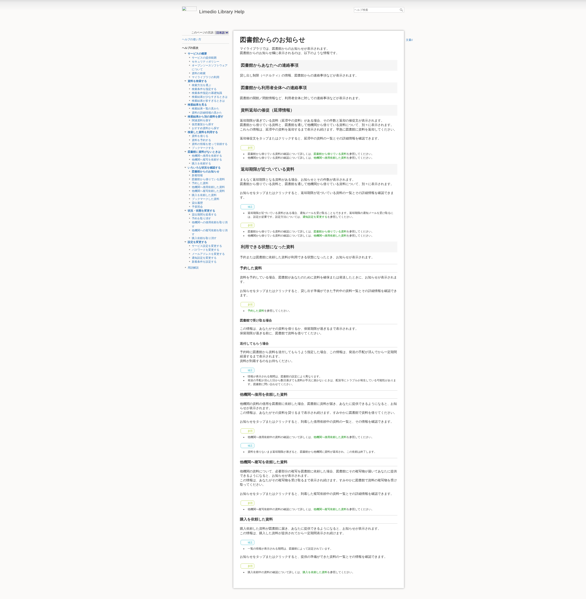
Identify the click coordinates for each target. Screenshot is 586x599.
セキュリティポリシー (205, 61)
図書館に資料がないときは (204, 151)
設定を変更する (197, 242)
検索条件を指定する (204, 89)
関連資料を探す (201, 120)
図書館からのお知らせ (205, 171)
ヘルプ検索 (402, 9)
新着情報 (197, 175)
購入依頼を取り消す (204, 238)
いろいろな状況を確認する (204, 167)
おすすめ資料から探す (205, 128)
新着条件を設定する (204, 261)
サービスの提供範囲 (204, 57)
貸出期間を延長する (204, 214)
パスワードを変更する (205, 249)
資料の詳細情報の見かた (207, 112)
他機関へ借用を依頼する (207, 155)
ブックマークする (203, 148)
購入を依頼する (201, 163)
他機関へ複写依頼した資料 (208, 191)
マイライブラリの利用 (205, 77)
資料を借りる (200, 136)
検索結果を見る (197, 104)
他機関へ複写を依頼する (207, 159)
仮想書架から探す (203, 124)
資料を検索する (197, 81)
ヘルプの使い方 (191, 39)
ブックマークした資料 (205, 199)
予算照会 (197, 206)
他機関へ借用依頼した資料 (208, 187)
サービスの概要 (197, 53)
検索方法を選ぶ (201, 85)
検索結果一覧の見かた (205, 108)
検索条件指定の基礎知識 (207, 93)
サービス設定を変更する (207, 246)
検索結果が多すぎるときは (208, 100)
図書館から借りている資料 (208, 179)
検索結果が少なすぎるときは (210, 96)
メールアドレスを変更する (208, 254)
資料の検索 (199, 73)
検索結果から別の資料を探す (205, 116)
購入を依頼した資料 (204, 195)
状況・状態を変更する (201, 210)
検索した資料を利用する (203, 132)
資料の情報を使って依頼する (210, 144)
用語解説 (193, 267)
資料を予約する (201, 140)
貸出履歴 (197, 202)
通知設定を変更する (204, 257)
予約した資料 (200, 183)
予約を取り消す (201, 218)
